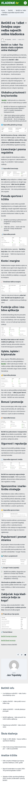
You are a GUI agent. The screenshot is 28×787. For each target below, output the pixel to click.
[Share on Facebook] (18, 654)
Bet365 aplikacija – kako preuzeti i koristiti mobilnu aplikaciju (14, 718)
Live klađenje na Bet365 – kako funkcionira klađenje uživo (14, 694)
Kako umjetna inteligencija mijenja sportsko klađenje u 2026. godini (13, 761)
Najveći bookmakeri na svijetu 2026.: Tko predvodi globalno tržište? (14, 769)
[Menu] (25, 3)
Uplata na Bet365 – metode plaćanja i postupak (14, 710)
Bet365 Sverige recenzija (9, 636)
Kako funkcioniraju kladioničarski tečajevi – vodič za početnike (14, 748)
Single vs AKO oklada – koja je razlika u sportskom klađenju (15, 740)
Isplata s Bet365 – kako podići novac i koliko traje (14, 702)
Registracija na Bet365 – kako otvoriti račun (14, 726)
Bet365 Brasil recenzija (8, 640)
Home (3, 10)
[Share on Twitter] (21, 654)
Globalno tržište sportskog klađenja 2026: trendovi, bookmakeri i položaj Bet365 (14, 778)
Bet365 (10, 10)
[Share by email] (25, 654)
